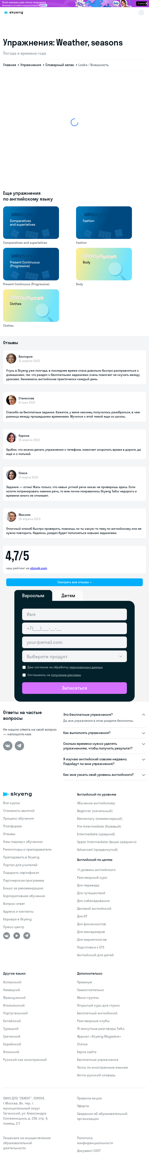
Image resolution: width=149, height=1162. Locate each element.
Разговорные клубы (93, 1021)
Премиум (84, 982)
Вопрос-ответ (14, 903)
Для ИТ (82, 916)
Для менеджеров (91, 931)
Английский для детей (95, 955)
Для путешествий (91, 893)
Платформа (12, 826)
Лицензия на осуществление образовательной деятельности (27, 1143)
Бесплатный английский (97, 1013)
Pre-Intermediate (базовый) (99, 826)
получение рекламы (66, 675)
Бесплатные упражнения (97, 1059)
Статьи (82, 1044)
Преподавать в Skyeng (21, 857)
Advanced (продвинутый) (97, 849)
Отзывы (9, 834)
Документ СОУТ (89, 1150)
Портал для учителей (20, 865)
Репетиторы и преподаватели (27, 849)
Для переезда (88, 885)
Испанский (12, 982)
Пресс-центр (13, 927)
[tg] (19, 745)
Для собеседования (93, 900)
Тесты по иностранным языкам (102, 1067)
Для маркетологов (92, 939)
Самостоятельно (90, 990)
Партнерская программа (23, 880)
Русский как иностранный (25, 1059)
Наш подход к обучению (23, 841)
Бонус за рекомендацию (23, 888)
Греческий (11, 1036)
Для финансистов (91, 924)
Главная (9, 65)
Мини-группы (88, 997)
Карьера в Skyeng (17, 919)
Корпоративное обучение (24, 896)
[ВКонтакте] (6, 935)
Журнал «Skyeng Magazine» (99, 1036)
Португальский (15, 1013)
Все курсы (11, 803)
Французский (14, 997)
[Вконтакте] (7, 745)
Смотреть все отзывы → (74, 582)
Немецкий (11, 990)
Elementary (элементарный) (100, 818)
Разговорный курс (92, 877)
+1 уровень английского (96, 869)
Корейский (12, 1044)
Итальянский (13, 1005)
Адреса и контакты (18, 911)
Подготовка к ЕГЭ (90, 947)
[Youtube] (16, 935)
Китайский (12, 1021)
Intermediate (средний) (96, 834)
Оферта (83, 1106)
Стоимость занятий (19, 810)
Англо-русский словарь (96, 1075)
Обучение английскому (96, 803)
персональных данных (86, 667)
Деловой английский (94, 908)
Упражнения (30, 65)
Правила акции (89, 1098)
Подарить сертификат (21, 872)
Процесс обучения (18, 818)
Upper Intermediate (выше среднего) (107, 842)
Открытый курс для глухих (98, 1005)
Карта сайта (86, 1052)
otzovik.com (38, 568)
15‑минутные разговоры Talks (101, 1028)
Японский (11, 1052)
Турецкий (11, 1028)
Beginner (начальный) (95, 811)
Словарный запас (59, 65)
